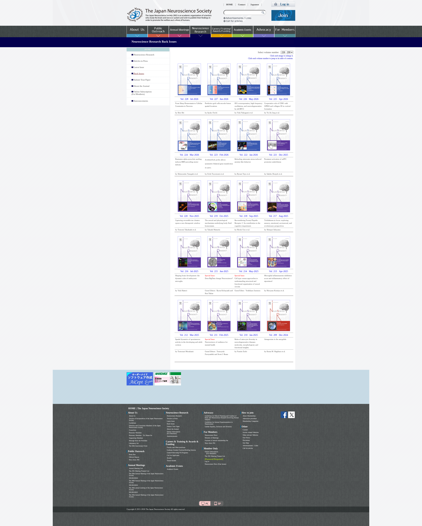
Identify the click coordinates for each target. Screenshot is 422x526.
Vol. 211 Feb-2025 (219, 335)
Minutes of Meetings (212, 438)
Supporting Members (136, 438)
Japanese (254, 4)
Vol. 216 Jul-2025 (189, 271)
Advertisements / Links (250, 445)
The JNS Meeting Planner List (139, 471)
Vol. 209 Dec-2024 (278, 335)
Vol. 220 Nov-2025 (189, 216)
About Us (132, 416)
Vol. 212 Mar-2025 (189, 335)
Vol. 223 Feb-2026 (219, 155)
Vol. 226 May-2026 (248, 99)
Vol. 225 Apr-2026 (278, 99)
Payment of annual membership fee (216, 440)
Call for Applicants (173, 455)
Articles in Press (141, 61)
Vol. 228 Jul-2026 (189, 99)
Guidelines (132, 423)
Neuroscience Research (144, 55)
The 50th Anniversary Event (138, 446)
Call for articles (248, 448)
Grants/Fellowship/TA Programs (177, 453)
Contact (241, 4)
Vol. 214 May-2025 (248, 271)
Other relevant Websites (250, 435)
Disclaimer (246, 440)
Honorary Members (135, 433)
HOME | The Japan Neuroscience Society (148, 408)
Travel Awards (171, 460)
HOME (229, 4)
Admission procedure (250, 418)
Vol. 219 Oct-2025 (219, 216)
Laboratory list (134, 443)
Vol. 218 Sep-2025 (248, 216)
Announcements (141, 101)
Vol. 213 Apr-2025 (278, 271)
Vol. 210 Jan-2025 (249, 335)
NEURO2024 (133, 485)
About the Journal (142, 86)
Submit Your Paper (142, 80)
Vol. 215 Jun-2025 (219, 271)
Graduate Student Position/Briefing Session (181, 450)
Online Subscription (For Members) (142, 93)
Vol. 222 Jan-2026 (249, 155)
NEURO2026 (133, 478)
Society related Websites (251, 432)
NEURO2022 (133, 492)
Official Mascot (134, 457)
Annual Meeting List (136, 468)
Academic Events (172, 469)
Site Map (246, 443)
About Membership (249, 416)
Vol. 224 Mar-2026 (189, 155)
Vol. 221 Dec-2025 (278, 155)
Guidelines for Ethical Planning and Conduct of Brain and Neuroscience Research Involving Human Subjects (222, 417)
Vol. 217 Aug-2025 (278, 216)
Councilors (132, 430)
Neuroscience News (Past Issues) (215, 464)
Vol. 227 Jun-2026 (219, 99)
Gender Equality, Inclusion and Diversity (218, 426)
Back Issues (171, 424)
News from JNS (134, 460)
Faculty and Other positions (176, 447)
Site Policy (246, 438)
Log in (207, 461)
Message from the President (138, 441)
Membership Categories (250, 421)
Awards (169, 458)
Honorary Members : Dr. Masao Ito (140, 435)
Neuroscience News (211, 435)
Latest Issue (139, 67)
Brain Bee (132, 454)
